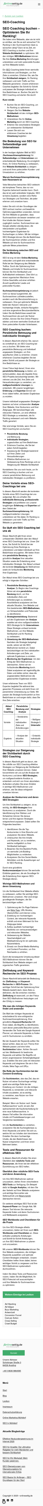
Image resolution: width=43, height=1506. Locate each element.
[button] (4, 1502)
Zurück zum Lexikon (14, 16)
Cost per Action (11, 1317)
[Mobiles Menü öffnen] (39, 4)
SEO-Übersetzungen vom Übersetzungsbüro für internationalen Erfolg (14, 1469)
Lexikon (6, 1401)
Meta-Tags (15, 910)
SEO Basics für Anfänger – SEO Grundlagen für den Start (17, 1478)
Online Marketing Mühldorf (14, 1417)
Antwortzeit (10, 1312)
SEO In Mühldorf (10, 1423)
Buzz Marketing (12, 1309)
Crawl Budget (11, 1323)
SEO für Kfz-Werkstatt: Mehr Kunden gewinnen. (15, 1459)
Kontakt (13, 1352)
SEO (8, 69)
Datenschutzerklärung (12, 1412)
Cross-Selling (11, 1320)
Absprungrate (25, 1195)
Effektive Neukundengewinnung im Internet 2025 (18, 1440)
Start (5, 1390)
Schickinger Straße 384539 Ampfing (12, 1364)
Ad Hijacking (10, 1303)
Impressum (7, 1406)
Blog (5, 1395)
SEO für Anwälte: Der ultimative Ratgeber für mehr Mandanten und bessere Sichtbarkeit (18, 1449)
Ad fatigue (9, 1306)
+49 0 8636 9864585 (12, 1370)
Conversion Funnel (13, 1315)
